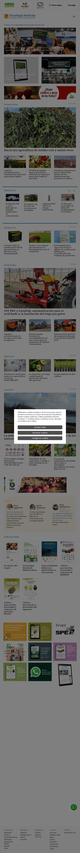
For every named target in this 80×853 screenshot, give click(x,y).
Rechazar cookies (40, 433)
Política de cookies (28, 421)
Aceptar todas (40, 427)
